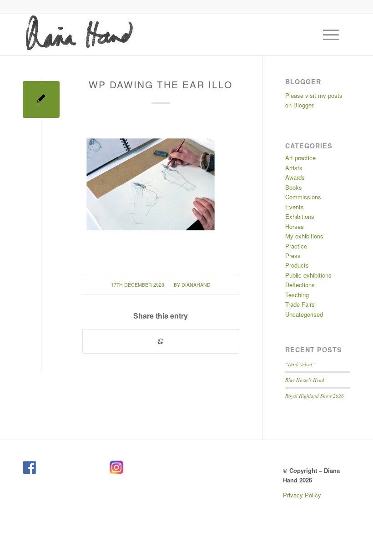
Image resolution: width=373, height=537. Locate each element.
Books (293, 187)
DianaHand (196, 284)
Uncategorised (304, 314)
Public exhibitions (308, 275)
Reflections (300, 284)
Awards (295, 177)
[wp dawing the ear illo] (41, 99)
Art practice (300, 157)
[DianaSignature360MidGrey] (79, 34)
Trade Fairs (300, 304)
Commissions (303, 197)
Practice (296, 246)
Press (293, 255)
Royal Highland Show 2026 (314, 395)
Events (294, 207)
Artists (293, 167)
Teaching (297, 294)
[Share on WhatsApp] (161, 341)
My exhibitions (304, 236)
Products (297, 265)
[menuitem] (332, 34)
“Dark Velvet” (300, 364)
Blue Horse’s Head (304, 379)
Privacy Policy (302, 495)
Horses (294, 226)
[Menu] (326, 34)
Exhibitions (299, 216)
